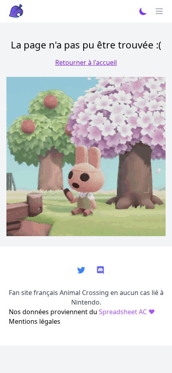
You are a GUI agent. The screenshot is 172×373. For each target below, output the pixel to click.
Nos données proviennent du (82, 311)
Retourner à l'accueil (86, 62)
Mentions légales (34, 321)
